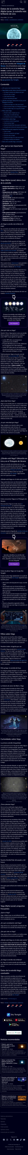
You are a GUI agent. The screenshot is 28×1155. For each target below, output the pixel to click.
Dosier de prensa (10, 1149)
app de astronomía (6, 243)
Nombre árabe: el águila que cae (11, 112)
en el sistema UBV (14, 356)
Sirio (2, 230)
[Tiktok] (21, 1140)
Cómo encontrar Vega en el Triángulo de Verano (15, 106)
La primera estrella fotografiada (11, 121)
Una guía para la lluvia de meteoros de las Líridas (15, 127)
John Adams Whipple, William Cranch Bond (14, 801)
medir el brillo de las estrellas (8, 250)
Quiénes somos (5, 1129)
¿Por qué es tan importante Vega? (11, 88)
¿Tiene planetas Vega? (9, 123)
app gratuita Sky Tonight (10, 80)
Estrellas (6, 19)
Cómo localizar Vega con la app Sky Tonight (14, 108)
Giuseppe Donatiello (14, 398)
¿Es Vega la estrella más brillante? (12, 139)
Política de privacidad (9, 1146)
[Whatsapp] (20, 45)
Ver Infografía (14, 323)
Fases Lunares (4, 1126)
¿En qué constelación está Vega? (11, 133)
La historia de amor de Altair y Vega (12, 116)
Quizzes (3, 1121)
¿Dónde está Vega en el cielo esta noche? (14, 104)
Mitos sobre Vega (7, 110)
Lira (11, 196)
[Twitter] (12, 45)
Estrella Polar (14, 172)
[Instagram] (7, 1140)
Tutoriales (3, 1119)
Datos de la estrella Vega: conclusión (12, 141)
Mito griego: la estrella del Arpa (11, 114)
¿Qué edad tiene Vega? (9, 96)
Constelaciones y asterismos (16, 19)
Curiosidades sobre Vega (8, 119)
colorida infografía (10, 293)
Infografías (3, 1124)
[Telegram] (16, 45)
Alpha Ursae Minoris (12, 878)
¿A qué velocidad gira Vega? (10, 98)
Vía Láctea (7, 699)
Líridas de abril (12, 894)
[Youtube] (17, 1140)
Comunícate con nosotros (8, 1132)
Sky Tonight (17, 266)
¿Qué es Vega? (7, 131)
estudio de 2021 (7, 841)
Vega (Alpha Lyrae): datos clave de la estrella (14, 90)
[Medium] (14, 1140)
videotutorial (14, 263)
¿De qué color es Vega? (9, 94)
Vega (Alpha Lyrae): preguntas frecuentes (13, 129)
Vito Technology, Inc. (14, 39)
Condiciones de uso (19, 1146)
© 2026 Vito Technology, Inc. (14, 1144)
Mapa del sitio (18, 1149)
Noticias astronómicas (8, 5)
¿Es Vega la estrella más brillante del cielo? (14, 92)
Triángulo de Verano (16, 469)
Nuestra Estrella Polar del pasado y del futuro (15, 125)
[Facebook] (8, 45)
